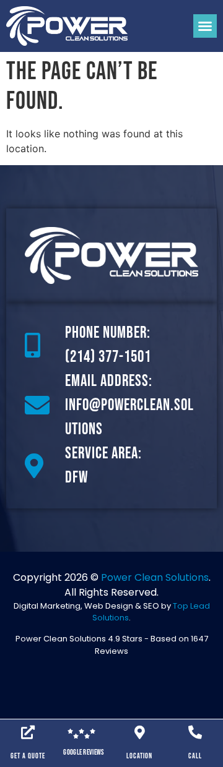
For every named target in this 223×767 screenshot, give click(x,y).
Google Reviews (83, 752)
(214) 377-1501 (108, 357)
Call (195, 756)
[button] (205, 26)
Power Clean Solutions (155, 577)
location (139, 756)
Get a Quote (28, 756)
